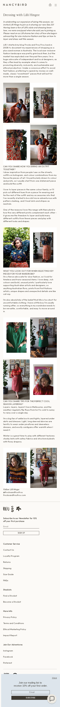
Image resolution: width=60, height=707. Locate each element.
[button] (51, 698)
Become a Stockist (12, 601)
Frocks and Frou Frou (35, 44)
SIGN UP (21, 533)
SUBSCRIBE (30, 697)
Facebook (8, 656)
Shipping (7, 568)
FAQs (5, 580)
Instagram (8, 650)
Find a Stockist (10, 595)
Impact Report (10, 635)
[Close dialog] (54, 678)
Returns (7, 562)
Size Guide (8, 574)
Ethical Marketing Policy (14, 629)
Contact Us (8, 550)
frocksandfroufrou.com (14, 495)
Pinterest (7, 662)
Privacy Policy (10, 617)
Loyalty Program (11, 556)
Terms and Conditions (13, 623)
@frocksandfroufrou (13, 492)
